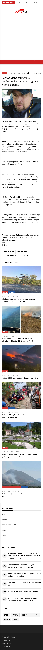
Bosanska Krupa (8, 487)
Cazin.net (5, 245)
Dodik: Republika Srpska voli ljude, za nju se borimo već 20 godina (24, 575)
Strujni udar (22, 252)
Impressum (6, 646)
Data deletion (6, 643)
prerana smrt (8, 252)
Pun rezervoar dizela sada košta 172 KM (23, 592)
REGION (4, 530)
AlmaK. (30, 73)
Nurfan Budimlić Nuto (12, 256)
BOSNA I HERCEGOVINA (9, 525)
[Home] (21, 10)
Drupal (13, 637)
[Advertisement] (21, 37)
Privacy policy (6, 640)
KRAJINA (11, 292)
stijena (26, 256)
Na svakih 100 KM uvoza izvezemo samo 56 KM (24, 584)
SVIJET (4, 535)
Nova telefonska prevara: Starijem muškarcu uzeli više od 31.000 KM (21, 566)
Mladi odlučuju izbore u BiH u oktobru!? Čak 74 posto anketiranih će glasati (23, 599)
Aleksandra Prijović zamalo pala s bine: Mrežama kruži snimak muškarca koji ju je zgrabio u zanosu (24, 555)
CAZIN (4, 73)
